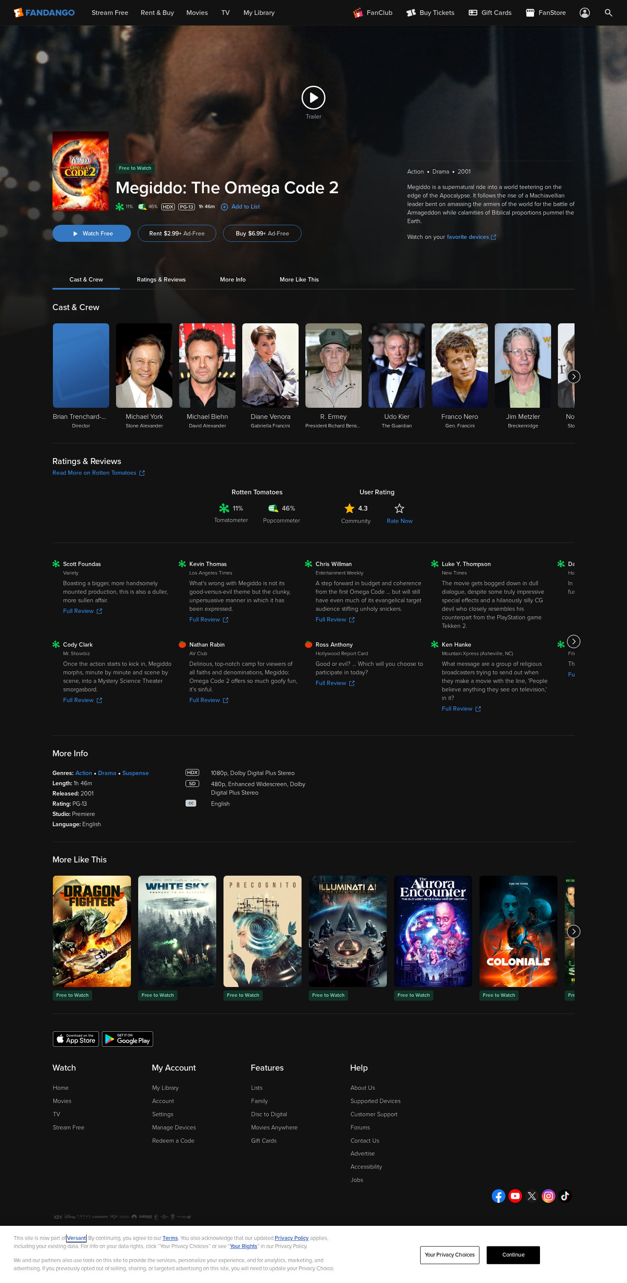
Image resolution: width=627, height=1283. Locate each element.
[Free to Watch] (91, 931)
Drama (107, 773)
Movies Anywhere (274, 1127)
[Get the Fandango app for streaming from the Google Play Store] (128, 1038)
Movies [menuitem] (197, 13)
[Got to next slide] (573, 376)
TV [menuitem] (225, 13)
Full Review (78, 611)
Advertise (363, 1153)
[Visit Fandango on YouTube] (515, 1196)
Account (163, 1101)
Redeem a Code (173, 1140)
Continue (513, 1254)
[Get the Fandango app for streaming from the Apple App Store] (75, 1038)
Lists (256, 1087)
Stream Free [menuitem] (110, 13)
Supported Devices (376, 1101)
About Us (363, 1087)
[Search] (608, 13)
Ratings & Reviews (161, 279)
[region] (313, 1254)
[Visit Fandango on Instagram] (548, 1196)
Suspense (135, 773)
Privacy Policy (292, 1238)
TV (56, 1114)
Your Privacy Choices (450, 1254)
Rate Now (399, 521)
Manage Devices (174, 1127)
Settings (162, 1114)
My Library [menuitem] (259, 13)
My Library (165, 1087)
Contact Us (365, 1140)
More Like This (299, 279)
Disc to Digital (269, 1114)
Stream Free (68, 1127)
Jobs (357, 1180)
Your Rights (243, 1246)
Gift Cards (263, 1140)
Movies (62, 1101)
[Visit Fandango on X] (532, 1196)
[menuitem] (489, 13)
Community (356, 521)
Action (83, 773)
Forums (360, 1127)
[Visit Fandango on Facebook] (498, 1196)
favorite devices (468, 237)
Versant (76, 1238)
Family (259, 1101)
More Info (233, 279)
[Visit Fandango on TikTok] (565, 1196)
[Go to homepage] (45, 13)
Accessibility (366, 1166)
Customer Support (374, 1114)
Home (61, 1087)
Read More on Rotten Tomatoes (94, 472)
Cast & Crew (86, 279)
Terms (170, 1238)
